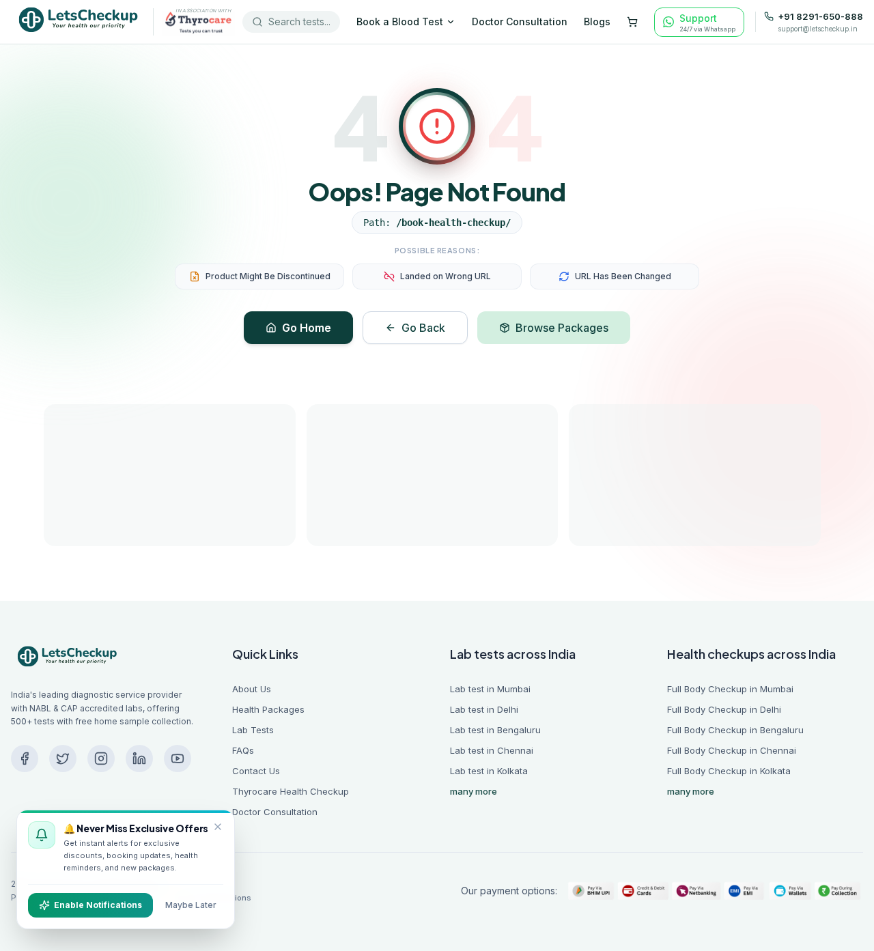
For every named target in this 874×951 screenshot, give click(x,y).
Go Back (423, 328)
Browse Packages (562, 328)
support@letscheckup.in (818, 28)
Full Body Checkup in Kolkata (729, 770)
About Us (251, 688)
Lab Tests (253, 729)
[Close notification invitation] (218, 827)
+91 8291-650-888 (820, 16)
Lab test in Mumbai (490, 688)
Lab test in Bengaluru (495, 729)
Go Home (306, 328)
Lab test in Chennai (491, 750)
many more (473, 791)
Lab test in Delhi (484, 709)
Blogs (597, 21)
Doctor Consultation (519, 21)
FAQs (243, 750)
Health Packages (268, 709)
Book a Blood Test (399, 21)
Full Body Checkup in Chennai (731, 750)
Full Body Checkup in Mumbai (730, 688)
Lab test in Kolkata (489, 770)
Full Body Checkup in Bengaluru (735, 729)
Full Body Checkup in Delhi (724, 709)
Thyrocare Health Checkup (290, 791)
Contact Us (256, 770)
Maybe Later (190, 905)
